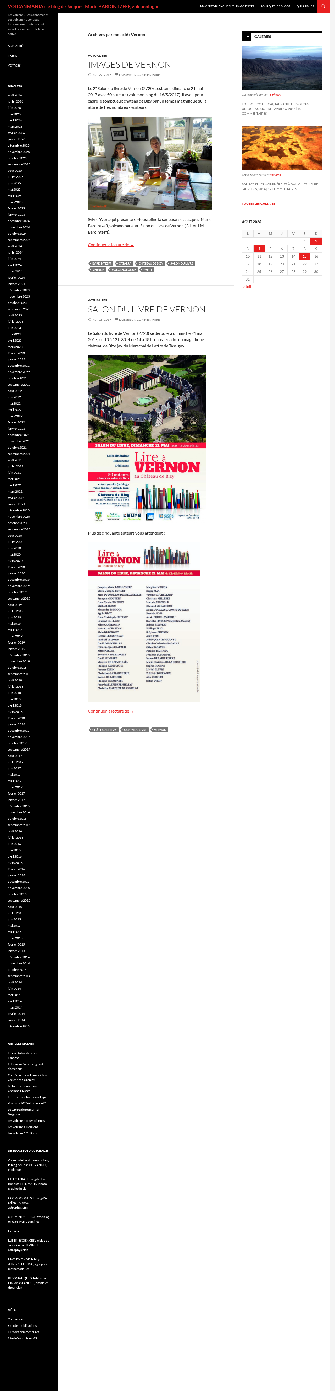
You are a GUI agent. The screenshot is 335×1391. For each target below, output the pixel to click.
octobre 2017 (17, 743)
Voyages (14, 65)
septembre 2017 (19, 749)
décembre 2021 (19, 435)
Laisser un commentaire (139, 75)
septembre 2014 (19, 976)
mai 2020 (14, 554)
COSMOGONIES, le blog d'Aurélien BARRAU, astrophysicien (29, 1202)
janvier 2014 (16, 1020)
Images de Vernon (129, 64)
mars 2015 (15, 938)
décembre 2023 (19, 290)
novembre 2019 (19, 586)
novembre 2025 (19, 152)
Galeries (262, 36)
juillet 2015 (15, 913)
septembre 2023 (19, 309)
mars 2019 (15, 636)
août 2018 (15, 680)
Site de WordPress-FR (23, 1338)
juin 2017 (14, 768)
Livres (12, 55)
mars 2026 (15, 126)
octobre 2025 (17, 158)
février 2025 (16, 208)
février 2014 (16, 1014)
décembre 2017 (19, 730)
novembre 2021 (19, 441)
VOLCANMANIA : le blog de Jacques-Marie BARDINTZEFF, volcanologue (84, 6)
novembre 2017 (19, 737)
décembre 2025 (19, 145)
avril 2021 (15, 485)
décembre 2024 (19, 221)
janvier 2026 (16, 139)
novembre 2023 (19, 296)
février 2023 (16, 353)
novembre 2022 (19, 372)
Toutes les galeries (260, 204)
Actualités (97, 55)
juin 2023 (14, 328)
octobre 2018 (17, 668)
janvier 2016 (16, 875)
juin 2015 (14, 919)
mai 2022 (14, 403)
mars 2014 (15, 1007)
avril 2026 (15, 120)
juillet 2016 (15, 837)
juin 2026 (14, 108)
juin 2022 (14, 397)
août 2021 (15, 460)
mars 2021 (15, 491)
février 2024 (16, 277)
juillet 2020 (15, 542)
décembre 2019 (19, 579)
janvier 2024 (16, 284)
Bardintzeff (101, 263)
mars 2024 (15, 271)
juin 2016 (14, 844)
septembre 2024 (19, 240)
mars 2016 (15, 863)
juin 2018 (14, 693)
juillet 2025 (15, 177)
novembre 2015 (19, 888)
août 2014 (15, 982)
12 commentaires (282, 189)
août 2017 (15, 756)
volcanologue (124, 269)
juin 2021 (14, 473)
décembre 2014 (19, 957)
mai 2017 (14, 775)
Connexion (15, 1319)
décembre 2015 (19, 881)
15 (305, 256)
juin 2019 (14, 617)
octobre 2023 (17, 303)
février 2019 (16, 642)
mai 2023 (14, 334)
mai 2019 (14, 624)
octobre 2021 (17, 447)
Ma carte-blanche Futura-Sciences (227, 6)
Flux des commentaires (23, 1332)
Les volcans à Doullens (23, 1127)
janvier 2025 (16, 215)
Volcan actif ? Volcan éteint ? (27, 1103)
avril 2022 (15, 410)
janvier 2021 (16, 504)
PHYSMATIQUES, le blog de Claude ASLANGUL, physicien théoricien (28, 1283)
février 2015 (16, 944)
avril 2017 (15, 781)
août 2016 (15, 831)
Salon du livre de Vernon (147, 309)
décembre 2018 (19, 655)
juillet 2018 (15, 686)
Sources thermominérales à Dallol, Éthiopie (280, 184)
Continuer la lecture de (111, 244)
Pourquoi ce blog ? (275, 6)
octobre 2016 (17, 819)
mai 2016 (14, 850)
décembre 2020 (19, 510)
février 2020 (16, 567)
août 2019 (15, 605)
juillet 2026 (15, 101)
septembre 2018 (19, 674)
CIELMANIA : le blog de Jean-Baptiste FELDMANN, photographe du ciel (28, 1183)
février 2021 (16, 498)
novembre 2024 (19, 227)
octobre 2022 (17, 378)
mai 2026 (14, 114)
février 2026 (16, 133)
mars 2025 (15, 202)
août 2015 (15, 907)
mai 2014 (14, 995)
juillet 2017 (15, 762)
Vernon (98, 269)
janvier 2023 (16, 359)
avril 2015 (15, 932)
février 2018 (16, 718)
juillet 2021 (15, 466)
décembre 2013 (19, 1026)
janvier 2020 (16, 573)
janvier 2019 (16, 649)
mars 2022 (15, 416)
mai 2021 (14, 479)
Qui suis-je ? (305, 6)
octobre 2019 (17, 592)
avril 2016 (15, 856)
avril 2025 (15, 196)
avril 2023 (15, 340)
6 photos (275, 94)
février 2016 (16, 869)
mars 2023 (15, 347)
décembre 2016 (19, 806)
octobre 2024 (17, 233)
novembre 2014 (19, 963)
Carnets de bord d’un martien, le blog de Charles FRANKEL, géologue (28, 1165)
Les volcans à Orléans (22, 1133)
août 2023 (15, 315)
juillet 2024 (15, 252)
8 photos (275, 175)
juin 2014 (14, 988)
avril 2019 (15, 630)
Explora (13, 1231)
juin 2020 (14, 548)
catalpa (125, 263)
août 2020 (15, 535)
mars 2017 (15, 787)
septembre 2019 (19, 598)
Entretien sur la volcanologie (27, 1097)
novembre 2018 (19, 661)
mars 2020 (15, 561)
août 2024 (15, 246)
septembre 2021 (19, 454)
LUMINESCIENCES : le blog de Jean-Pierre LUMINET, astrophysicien (28, 1245)
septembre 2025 (19, 164)
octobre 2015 (17, 894)
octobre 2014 (17, 970)
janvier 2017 (16, 800)
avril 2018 (15, 705)
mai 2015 (14, 926)
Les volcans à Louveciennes (26, 1121)
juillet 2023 (15, 322)
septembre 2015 (19, 900)
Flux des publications (22, 1326)
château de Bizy (151, 263)
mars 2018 (15, 712)
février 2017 (16, 793)
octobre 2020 (17, 523)
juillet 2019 (15, 611)
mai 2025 (14, 189)
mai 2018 (14, 699)
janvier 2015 (16, 951)
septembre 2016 (19, 825)
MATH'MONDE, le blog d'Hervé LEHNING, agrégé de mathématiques (28, 1264)
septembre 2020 (19, 529)
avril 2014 (15, 1001)
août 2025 (15, 170)
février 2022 (16, 422)
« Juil (247, 286)
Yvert (147, 269)
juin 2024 (14, 259)
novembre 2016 (19, 812)
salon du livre (181, 263)
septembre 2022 (19, 384)
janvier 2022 (16, 428)
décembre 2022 (19, 366)
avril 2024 (15, 265)
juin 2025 (14, 183)
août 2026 (15, 95)
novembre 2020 (19, 517)
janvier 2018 (16, 724)
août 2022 (15, 391)
